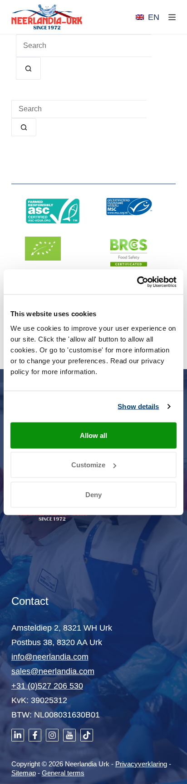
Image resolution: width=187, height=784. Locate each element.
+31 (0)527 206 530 (47, 685)
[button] (147, 17)
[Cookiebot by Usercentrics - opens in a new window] (137, 282)
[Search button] (28, 68)
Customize (88, 465)
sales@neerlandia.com (52, 671)
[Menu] (172, 17)
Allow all (93, 435)
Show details (138, 406)
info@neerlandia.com (50, 656)
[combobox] (79, 109)
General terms (63, 773)
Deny (93, 494)
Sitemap (23, 773)
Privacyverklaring (141, 764)
